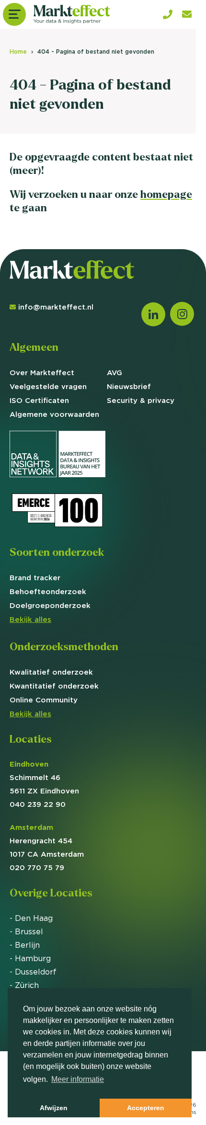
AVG (114, 372)
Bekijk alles (30, 619)
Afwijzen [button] (54, 1108)
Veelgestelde (48, 386)
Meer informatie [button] (77, 1079)
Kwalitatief (51, 672)
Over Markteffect (42, 372)
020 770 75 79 (37, 867)
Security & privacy (140, 400)
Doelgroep (50, 605)
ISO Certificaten (39, 400)
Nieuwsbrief (129, 386)
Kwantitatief (54, 685)
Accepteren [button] (145, 1108)
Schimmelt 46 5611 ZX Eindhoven (44, 777)
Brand (35, 577)
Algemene (54, 414)
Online (44, 699)
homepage (166, 194)
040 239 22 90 (38, 804)
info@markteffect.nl (55, 306)
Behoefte (48, 591)
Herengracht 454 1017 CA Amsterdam (47, 841)
